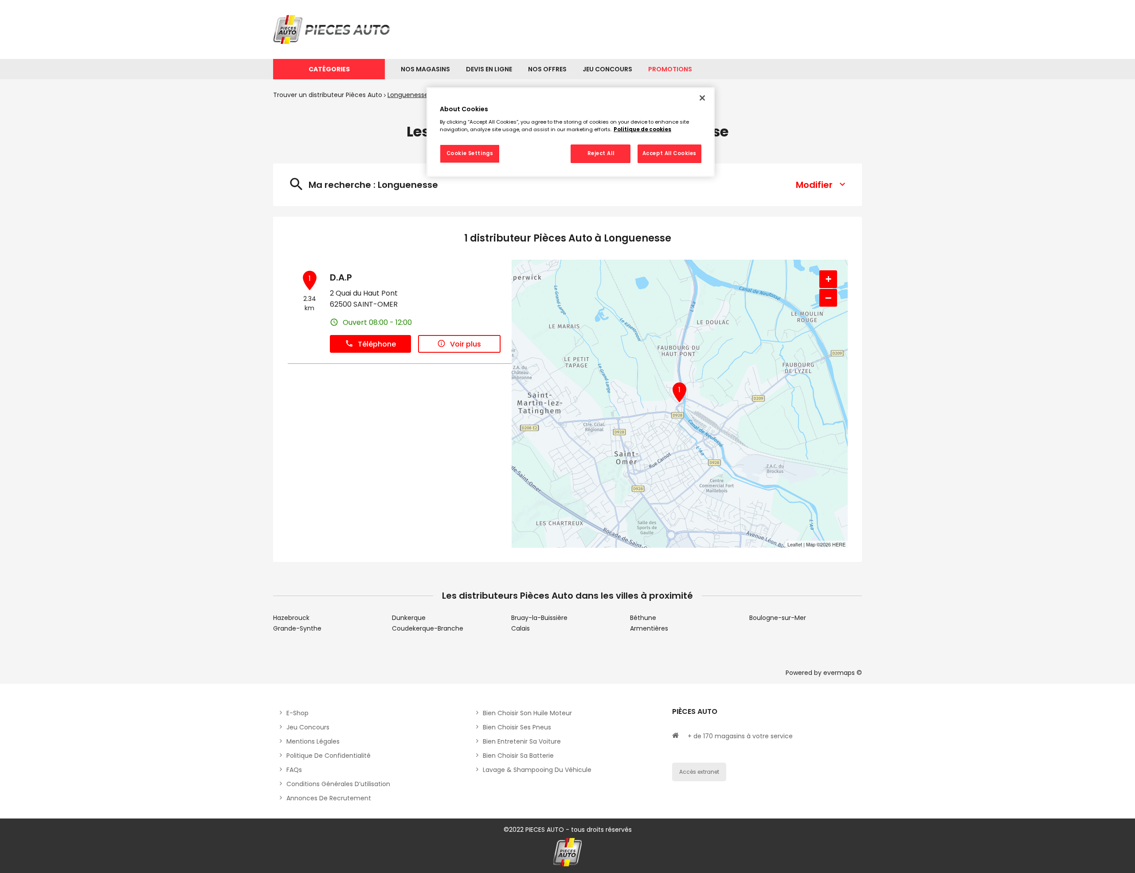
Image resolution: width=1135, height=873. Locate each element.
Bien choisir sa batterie (518, 755)
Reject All (600, 153)
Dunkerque (409, 617)
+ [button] (828, 279)
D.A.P (341, 277)
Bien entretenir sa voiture (522, 741)
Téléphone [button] (377, 344)
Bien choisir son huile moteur (527, 713)
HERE (838, 544)
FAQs (294, 769)
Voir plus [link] (465, 344)
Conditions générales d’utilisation (338, 783)
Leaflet (794, 544)
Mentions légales (313, 741)
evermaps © (842, 672)
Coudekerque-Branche (427, 628)
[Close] (702, 98)
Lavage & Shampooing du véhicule (537, 769)
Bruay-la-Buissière (539, 617)
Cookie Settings (469, 153)
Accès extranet (699, 772)
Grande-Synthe (297, 628)
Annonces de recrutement (328, 798)
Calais (520, 628)
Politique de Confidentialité (328, 755)
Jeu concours (307, 727)
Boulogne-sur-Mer (777, 617)
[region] (571, 132)
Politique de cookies (642, 129)
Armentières (649, 628)
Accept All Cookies (669, 153)
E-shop (297, 713)
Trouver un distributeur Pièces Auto (327, 94)
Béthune (643, 617)
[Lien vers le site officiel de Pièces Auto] (333, 29)
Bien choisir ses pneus (517, 727)
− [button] (828, 298)
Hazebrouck (291, 617)
